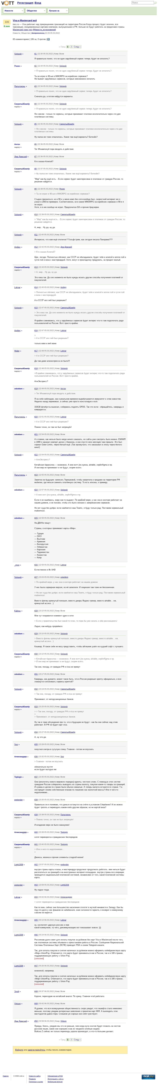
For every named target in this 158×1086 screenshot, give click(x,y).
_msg (16, 565)
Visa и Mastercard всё (25, 20)
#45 (36, 920)
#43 (36, 885)
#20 (36, 417)
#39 (36, 815)
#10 (36, 214)
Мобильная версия (55, 1082)
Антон (17, 144)
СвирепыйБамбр (22, 104)
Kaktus (17, 611)
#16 (36, 330)
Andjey (17, 247)
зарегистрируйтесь (36, 1050)
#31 (36, 674)
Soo (16, 744)
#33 (36, 707)
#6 (35, 144)
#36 (36, 756)
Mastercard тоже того (22, 30)
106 (7, 22)
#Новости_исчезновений (44, 30)
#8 (35, 169)
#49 (36, 1003)
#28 (36, 611)
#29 (36, 634)
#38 (36, 800)
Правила (32, 1079)
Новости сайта (34, 1076)
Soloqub (18, 54)
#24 (36, 490)
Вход (38, 3)
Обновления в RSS (55, 1076)
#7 (35, 156)
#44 (36, 897)
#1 (35, 54)
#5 (35, 124)
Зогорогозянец (37, 33)
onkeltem (18, 389)
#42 (36, 864)
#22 (36, 455)
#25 (36, 518)
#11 (35, 235)
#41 (36, 844)
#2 (35, 66)
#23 (36, 475)
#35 (36, 744)
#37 (36, 777)
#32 (36, 689)
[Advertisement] (143, 65)
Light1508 (18, 864)
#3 (35, 86)
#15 (36, 308)
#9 (35, 189)
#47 (36, 966)
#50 (36, 1021)
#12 (36, 247)
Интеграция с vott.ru (55, 1079)
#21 (36, 434)
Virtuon (17, 1003)
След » (77, 47)
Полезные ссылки (36, 1082)
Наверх (6, 1076)
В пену (7, 26)
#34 (36, 732)
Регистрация (25, 3)
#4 (35, 104)
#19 (36, 389)
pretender (18, 800)
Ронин (17, 66)
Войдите (19, 1050)
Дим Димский (20, 156)
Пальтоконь (19, 86)
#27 (36, 577)
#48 (36, 991)
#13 (36, 267)
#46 (36, 935)
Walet (16, 351)
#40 (36, 832)
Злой (16, 991)
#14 (36, 287)
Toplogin (18, 777)
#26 (36, 565)
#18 (36, 368)
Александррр (20, 756)
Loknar (17, 287)
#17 (36, 351)
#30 (36, 654)
